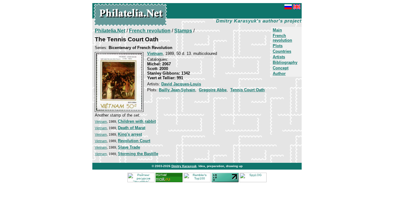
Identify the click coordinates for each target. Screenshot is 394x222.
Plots (278, 45)
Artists (279, 57)
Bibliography (285, 62)
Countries (282, 51)
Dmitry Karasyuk (184, 166)
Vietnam (101, 121)
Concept (280, 68)
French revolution (282, 38)
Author (279, 73)
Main (277, 30)
